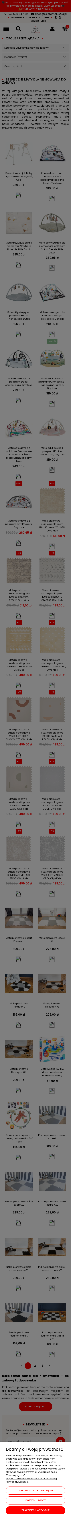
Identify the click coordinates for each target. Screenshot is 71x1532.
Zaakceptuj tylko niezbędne (35, 1490)
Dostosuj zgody (35, 1500)
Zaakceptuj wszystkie (35, 1510)
